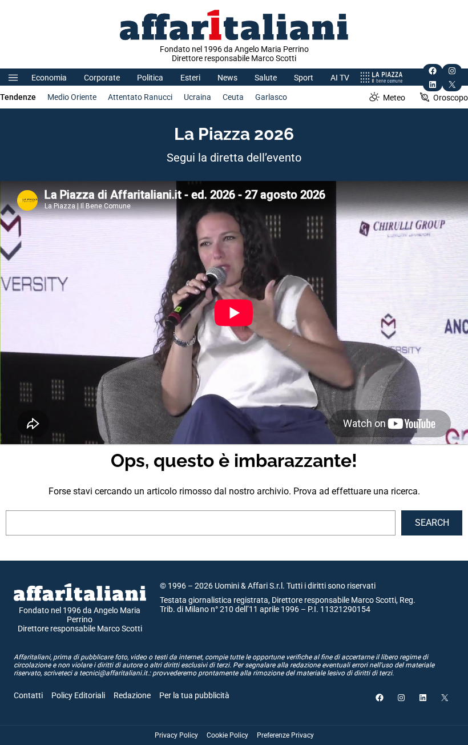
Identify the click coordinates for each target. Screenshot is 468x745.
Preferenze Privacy (285, 735)
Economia (49, 77)
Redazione (132, 695)
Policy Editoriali (78, 695)
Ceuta (233, 97)
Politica (150, 77)
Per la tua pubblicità (194, 695)
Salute (266, 77)
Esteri (190, 77)
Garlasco (271, 97)
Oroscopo (450, 97)
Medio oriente (71, 97)
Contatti (28, 695)
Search (432, 522)
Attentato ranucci (140, 97)
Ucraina (197, 97)
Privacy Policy (176, 735)
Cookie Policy (227, 735)
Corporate (102, 77)
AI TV (339, 77)
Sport (303, 77)
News (227, 77)
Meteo (394, 97)
